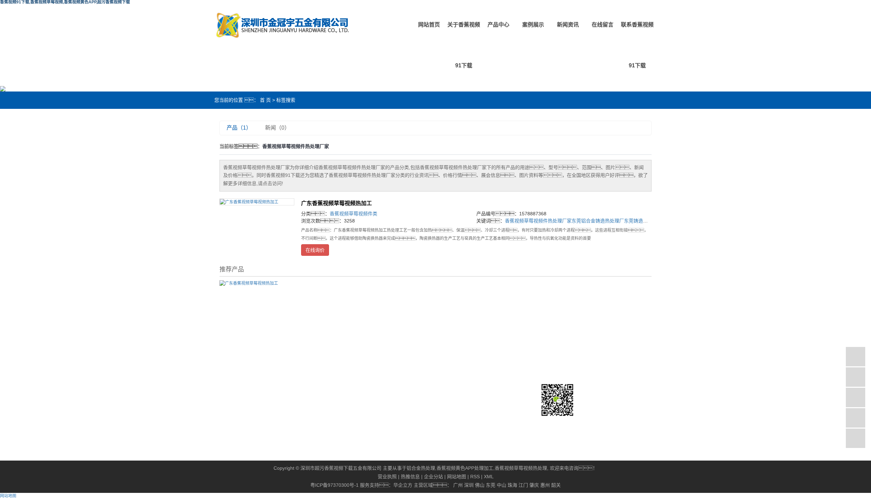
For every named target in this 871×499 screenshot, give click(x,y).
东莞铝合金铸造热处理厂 (598, 220)
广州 (458, 485)
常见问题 (376, 367)
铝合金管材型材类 (316, 367)
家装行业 (446, 384)
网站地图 (456, 476)
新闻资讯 (568, 25)
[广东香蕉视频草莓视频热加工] (256, 201)
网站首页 (429, 25)
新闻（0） (277, 128)
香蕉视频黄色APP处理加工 (465, 468)
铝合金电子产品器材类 (321, 393)
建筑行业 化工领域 (456, 358)
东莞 (490, 485)
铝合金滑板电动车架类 (321, 384)
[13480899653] (855, 377)
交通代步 (446, 367)
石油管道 (446, 349)
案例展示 (533, 25)
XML (489, 476)
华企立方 (402, 485)
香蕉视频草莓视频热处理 (521, 468)
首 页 (265, 100)
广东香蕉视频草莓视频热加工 (336, 203)
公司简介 (236, 349)
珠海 (512, 485)
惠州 (545, 485)
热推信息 (410, 476)
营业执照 (387, 476)
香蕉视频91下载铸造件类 (323, 349)
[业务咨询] (855, 356)
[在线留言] (855, 418)
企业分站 (433, 476)
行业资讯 (376, 358)
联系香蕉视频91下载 (637, 45)
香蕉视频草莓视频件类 (353, 213)
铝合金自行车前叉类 (318, 376)
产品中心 (498, 25)
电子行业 (446, 376)
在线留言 (602, 25)
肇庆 (534, 485)
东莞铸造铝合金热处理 (648, 220)
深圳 (469, 485)
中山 (501, 485)
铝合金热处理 (421, 468)
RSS (475, 476)
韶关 (556, 485)
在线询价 (315, 250)
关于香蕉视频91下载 (463, 45)
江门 (523, 485)
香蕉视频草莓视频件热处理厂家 (538, 220)
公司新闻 (376, 349)
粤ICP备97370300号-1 (334, 485)
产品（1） (239, 128)
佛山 (479, 485)
